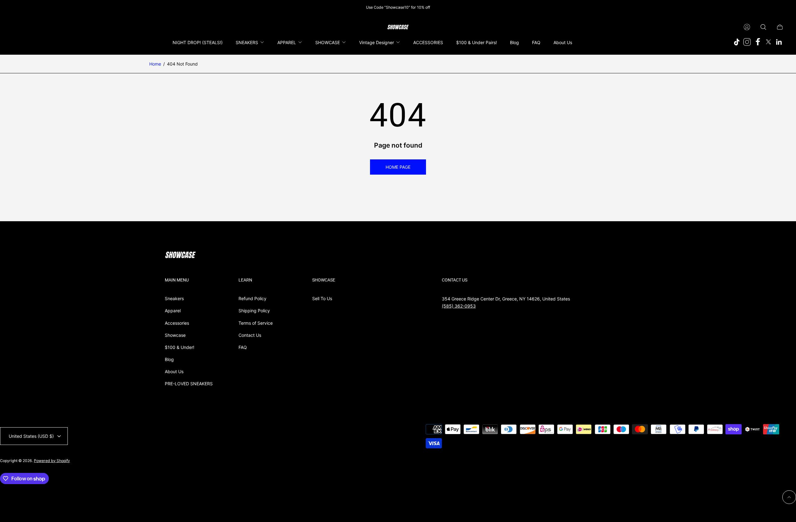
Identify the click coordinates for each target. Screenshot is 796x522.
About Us (174, 371)
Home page (398, 167)
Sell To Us (322, 298)
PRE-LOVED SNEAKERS (189, 383)
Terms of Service (255, 323)
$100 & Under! (179, 347)
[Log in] (747, 27)
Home (155, 63)
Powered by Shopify (52, 460)
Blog (169, 359)
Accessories (177, 323)
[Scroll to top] (789, 497)
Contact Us (249, 335)
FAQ (242, 347)
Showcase (175, 335)
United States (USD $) (31, 436)
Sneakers (174, 298)
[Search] (763, 27)
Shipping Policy (254, 310)
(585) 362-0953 (459, 306)
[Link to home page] (180, 255)
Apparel (173, 310)
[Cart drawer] (780, 27)
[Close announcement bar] (780, 7)
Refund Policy (252, 298)
